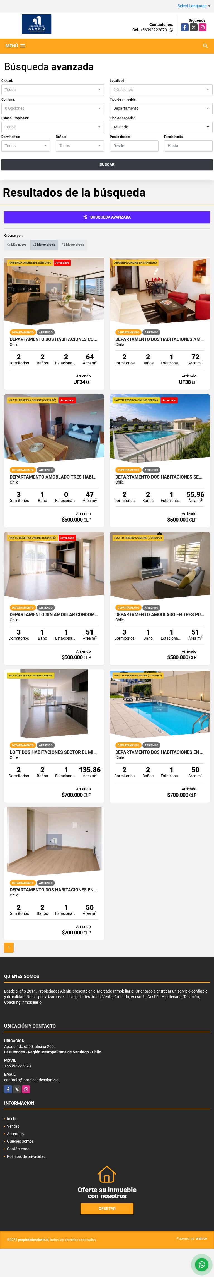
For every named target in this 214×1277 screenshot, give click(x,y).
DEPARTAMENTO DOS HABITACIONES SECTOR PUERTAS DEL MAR (159, 477)
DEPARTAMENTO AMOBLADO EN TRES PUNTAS (159, 615)
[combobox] (52, 89)
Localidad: (117, 81)
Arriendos (15, 1134)
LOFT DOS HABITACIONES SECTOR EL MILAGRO (54, 752)
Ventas (13, 1126)
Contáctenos (18, 1149)
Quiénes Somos (20, 1141)
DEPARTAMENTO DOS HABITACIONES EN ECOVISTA (159, 752)
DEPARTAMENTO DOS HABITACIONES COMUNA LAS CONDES (54, 339)
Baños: (61, 137)
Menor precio (45, 245)
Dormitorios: (10, 137)
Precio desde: (120, 137)
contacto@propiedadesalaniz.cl (31, 1080)
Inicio (11, 1118)
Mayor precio (74, 245)
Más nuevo (18, 245)
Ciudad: (7, 81)
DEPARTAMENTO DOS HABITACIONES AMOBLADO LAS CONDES (159, 339)
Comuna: (8, 99)
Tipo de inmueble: (123, 99)
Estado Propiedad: (15, 118)
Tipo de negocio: (122, 118)
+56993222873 (153, 30)
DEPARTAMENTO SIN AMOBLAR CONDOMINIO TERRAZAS (54, 615)
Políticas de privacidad (26, 1156)
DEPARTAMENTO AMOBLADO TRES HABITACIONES (54, 477)
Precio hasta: (173, 137)
